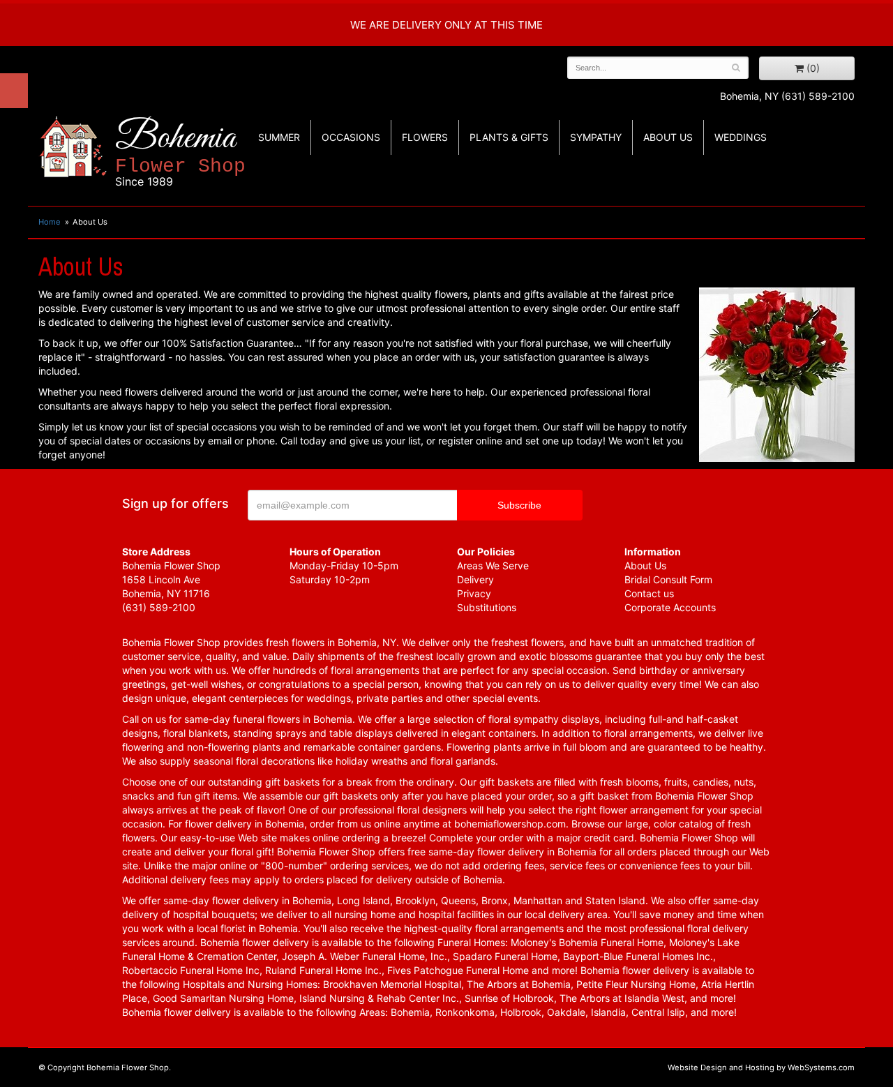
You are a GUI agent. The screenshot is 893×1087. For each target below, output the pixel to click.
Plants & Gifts (509, 137)
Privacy (474, 593)
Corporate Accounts (670, 607)
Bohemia (180, 152)
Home (49, 222)
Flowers (425, 137)
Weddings (740, 137)
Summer (279, 137)
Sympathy (596, 137)
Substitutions (486, 607)
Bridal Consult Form (668, 579)
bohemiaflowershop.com (510, 824)
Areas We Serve (493, 565)
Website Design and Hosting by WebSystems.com (761, 1067)
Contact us (649, 593)
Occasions (351, 137)
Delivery (475, 579)
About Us (645, 565)
